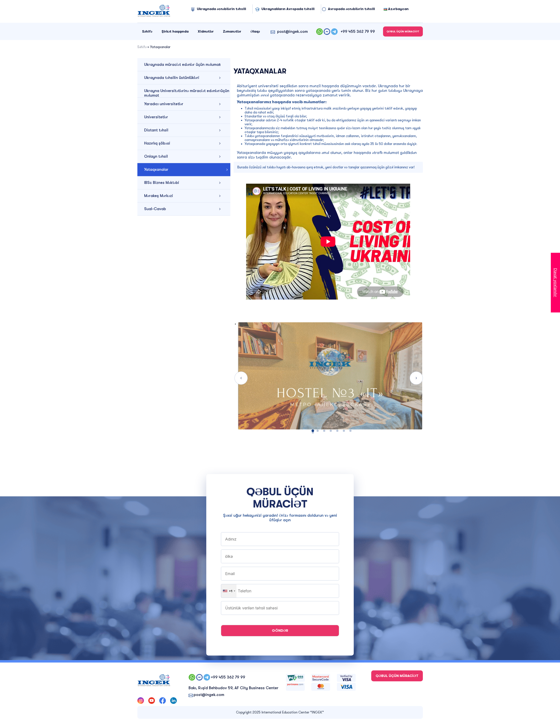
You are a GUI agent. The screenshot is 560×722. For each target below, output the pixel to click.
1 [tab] (313, 432)
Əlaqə (255, 31)
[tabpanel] (328, 378)
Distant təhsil (156, 130)
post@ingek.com (292, 31)
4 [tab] (331, 431)
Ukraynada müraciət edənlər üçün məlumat (182, 64)
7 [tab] (350, 431)
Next (416, 378)
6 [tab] (344, 431)
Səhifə (147, 31)
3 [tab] (324, 431)
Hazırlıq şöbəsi (157, 143)
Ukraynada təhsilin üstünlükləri (171, 77)
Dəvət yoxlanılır (555, 282)
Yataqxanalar (156, 169)
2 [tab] (318, 431)
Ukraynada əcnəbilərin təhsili (221, 9)
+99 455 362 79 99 (358, 31)
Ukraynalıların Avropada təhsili (288, 9)
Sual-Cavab (155, 209)
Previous (241, 378)
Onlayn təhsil (156, 156)
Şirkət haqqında (175, 31)
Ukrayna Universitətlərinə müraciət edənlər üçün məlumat (186, 93)
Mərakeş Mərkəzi (158, 196)
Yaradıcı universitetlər (163, 104)
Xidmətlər (206, 31)
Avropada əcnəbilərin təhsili (351, 9)
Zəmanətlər (232, 31)
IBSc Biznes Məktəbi (161, 182)
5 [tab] (337, 431)
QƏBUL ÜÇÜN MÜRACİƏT (403, 31)
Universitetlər (156, 117)
